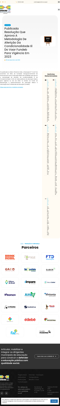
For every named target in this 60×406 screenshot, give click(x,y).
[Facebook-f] (0, 2)
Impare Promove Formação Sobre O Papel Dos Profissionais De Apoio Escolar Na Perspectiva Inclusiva (48, 154)
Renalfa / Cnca (34, 379)
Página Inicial (22, 375)
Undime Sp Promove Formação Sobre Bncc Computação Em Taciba (48, 220)
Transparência (33, 377)
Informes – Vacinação (36, 375)
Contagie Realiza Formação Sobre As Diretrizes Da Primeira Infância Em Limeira (56, 104)
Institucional (22, 377)
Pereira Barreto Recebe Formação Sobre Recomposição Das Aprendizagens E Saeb (48, 105)
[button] (59, 2)
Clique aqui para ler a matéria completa (11, 87)
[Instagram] (5, 2)
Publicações (22, 379)
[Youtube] (2, 2)
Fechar (54, 401)
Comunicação (22, 382)
